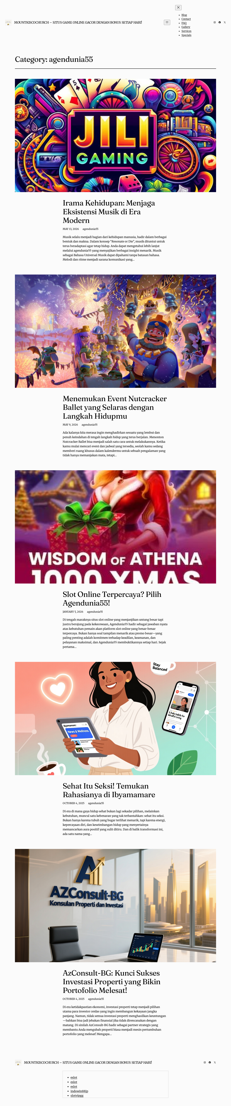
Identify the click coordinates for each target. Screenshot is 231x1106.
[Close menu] (178, 7)
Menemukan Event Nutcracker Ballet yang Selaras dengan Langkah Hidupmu (115, 407)
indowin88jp (79, 1091)
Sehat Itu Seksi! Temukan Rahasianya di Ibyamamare (109, 790)
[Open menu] (167, 22)
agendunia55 (90, 228)
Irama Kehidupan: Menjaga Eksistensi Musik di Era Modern (109, 211)
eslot (74, 1077)
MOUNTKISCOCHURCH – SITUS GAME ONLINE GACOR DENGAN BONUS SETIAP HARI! (78, 22)
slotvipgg (77, 1095)
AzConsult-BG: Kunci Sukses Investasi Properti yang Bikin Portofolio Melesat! (111, 981)
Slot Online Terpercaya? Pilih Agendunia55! (112, 598)
